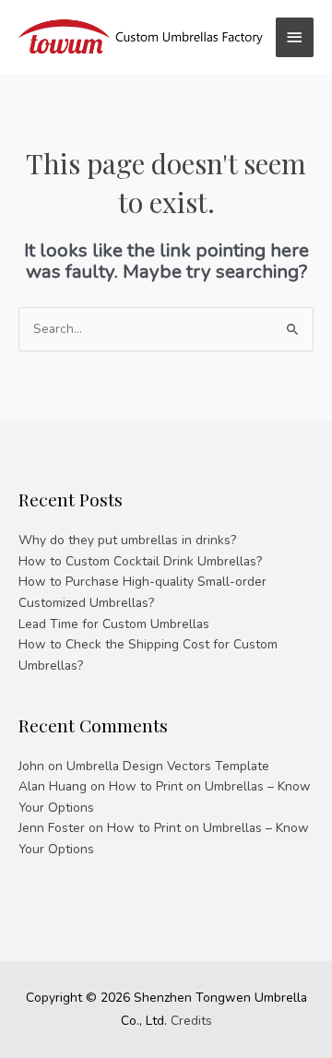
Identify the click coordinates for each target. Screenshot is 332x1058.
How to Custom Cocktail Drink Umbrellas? (140, 561)
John (31, 766)
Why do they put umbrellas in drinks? (127, 540)
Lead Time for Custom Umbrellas (113, 624)
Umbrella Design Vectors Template (167, 766)
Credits (191, 1020)
